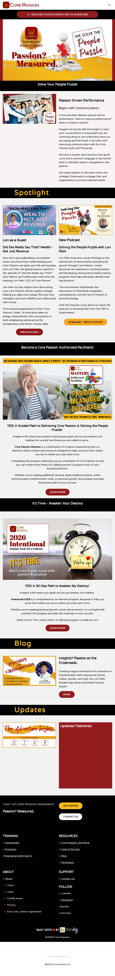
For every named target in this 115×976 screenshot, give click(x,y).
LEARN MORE (57, 492)
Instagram (67, 899)
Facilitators (67, 862)
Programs (10, 849)
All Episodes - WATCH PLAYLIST (85, 322)
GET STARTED (70, 805)
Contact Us (68, 878)
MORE (66, 694)
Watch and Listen (29, 332)
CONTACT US (70, 816)
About (8, 878)
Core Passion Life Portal (75, 842)
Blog (64, 855)
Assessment (12, 842)
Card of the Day (70, 849)
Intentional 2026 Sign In (18, 855)
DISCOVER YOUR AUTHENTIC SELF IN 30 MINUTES (59, 14)
